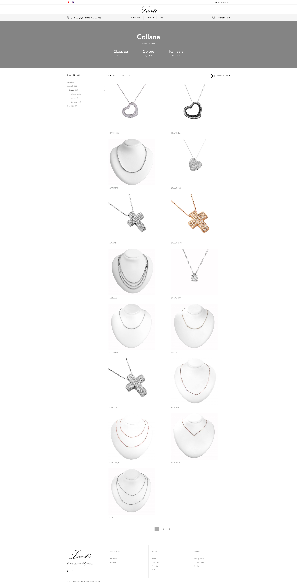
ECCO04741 (113, 352)
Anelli (69, 82)
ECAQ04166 (113, 243)
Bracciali (70, 86)
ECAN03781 (113, 188)
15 (117, 76)
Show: (111, 76)
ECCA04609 (176, 298)
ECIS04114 (112, 407)
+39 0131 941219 (223, 18)
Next (182, 529)
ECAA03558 (113, 133)
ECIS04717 (112, 517)
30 (123, 76)
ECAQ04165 (176, 188)
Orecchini (70, 106)
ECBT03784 (113, 298)
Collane (71, 90)
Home (144, 43)
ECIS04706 (175, 462)
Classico (120, 51)
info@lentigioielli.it (224, 2)
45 (129, 76)
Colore (148, 51)
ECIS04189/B (113, 462)
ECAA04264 (176, 133)
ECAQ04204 (176, 243)
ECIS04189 (175, 407)
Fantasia (176, 51)
